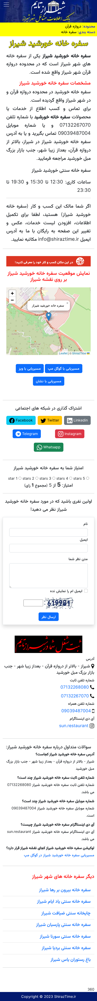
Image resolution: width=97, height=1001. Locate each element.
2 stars (28, 478)
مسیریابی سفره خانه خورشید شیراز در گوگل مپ (59, 855)
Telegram (29, 433)
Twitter (52, 420)
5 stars (79, 478)
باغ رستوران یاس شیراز (71, 959)
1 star (12, 478)
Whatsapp (51, 447)
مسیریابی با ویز (30, 368)
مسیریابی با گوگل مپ (63, 368)
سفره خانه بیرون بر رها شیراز (65, 889)
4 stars (62, 478)
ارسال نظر (49, 616)
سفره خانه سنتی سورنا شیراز (65, 936)
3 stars (45, 478)
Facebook (24, 420)
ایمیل (84, 539)
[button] (48, 316)
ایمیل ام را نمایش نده (66, 591)
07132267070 (75, 696)
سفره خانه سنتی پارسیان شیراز (63, 924)
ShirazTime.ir (65, 996)
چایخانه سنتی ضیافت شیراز (66, 913)
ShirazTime (79, 353)
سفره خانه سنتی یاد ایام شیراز (64, 901)
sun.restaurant (73, 725)
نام (85, 523)
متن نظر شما (78, 559)
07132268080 (74, 687)
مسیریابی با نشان (48, 381)
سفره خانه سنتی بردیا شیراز (66, 947)
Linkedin (80, 420)
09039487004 (76, 710)
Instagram (72, 433)
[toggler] (6, 4)
